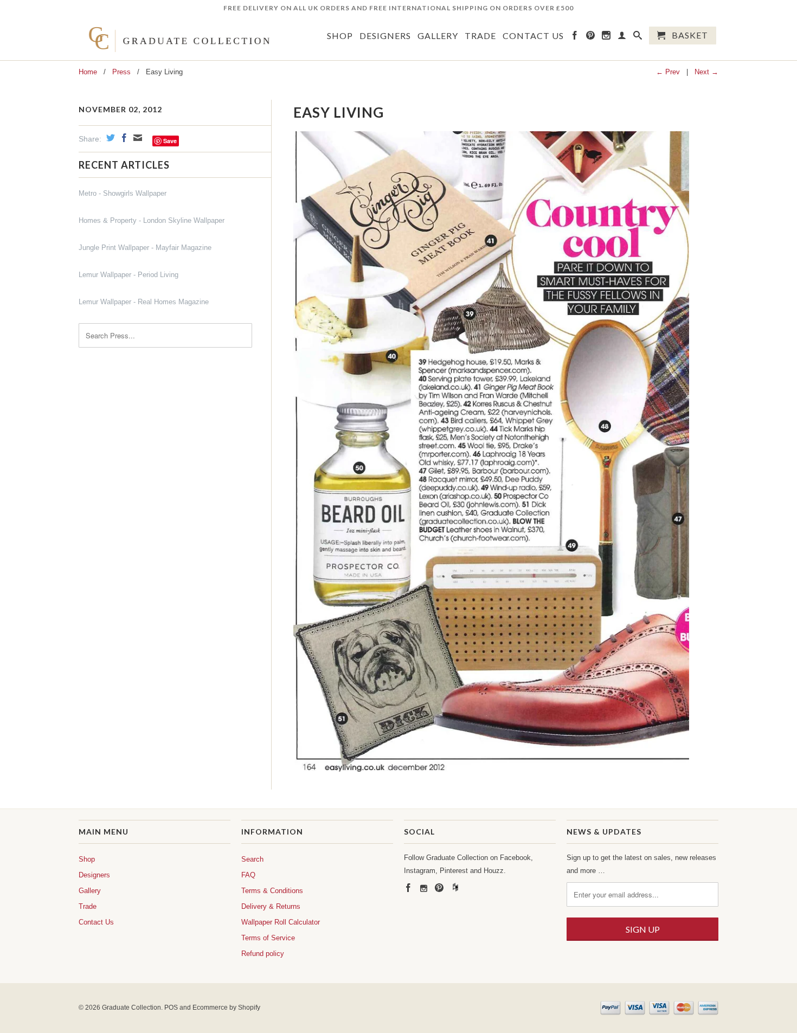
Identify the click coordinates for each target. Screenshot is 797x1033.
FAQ (248, 875)
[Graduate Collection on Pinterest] (590, 37)
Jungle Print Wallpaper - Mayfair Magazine (145, 247)
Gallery (437, 36)
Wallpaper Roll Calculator (280, 922)
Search (252, 859)
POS (171, 1007)
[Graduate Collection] (176, 38)
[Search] (637, 37)
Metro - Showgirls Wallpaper (122, 193)
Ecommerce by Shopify (226, 1007)
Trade (480, 36)
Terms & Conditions (272, 891)
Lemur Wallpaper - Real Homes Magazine (144, 302)
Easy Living (338, 112)
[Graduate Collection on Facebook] (575, 37)
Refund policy (262, 953)
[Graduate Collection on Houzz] (455, 889)
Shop (340, 36)
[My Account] (622, 37)
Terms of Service (268, 938)
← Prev (668, 72)
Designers (385, 36)
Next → (706, 72)
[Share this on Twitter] (109, 137)
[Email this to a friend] (136, 137)
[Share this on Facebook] (122, 137)
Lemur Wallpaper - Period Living (128, 275)
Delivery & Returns (270, 906)
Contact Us (533, 36)
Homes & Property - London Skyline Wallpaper (151, 220)
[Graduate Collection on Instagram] (606, 37)
